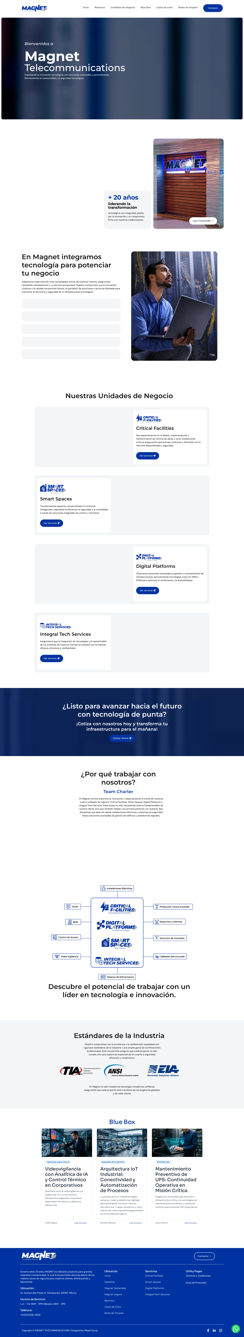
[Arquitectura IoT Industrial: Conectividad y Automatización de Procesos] (122, 1143)
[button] (236, 1329)
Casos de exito (164, 7)
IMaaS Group (91, 1330)
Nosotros (99, 7)
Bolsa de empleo (188, 7)
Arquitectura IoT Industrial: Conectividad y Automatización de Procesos (119, 1179)
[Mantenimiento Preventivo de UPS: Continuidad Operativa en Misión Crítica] (177, 1143)
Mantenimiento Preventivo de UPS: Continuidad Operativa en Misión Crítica (175, 1179)
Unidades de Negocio (122, 7)
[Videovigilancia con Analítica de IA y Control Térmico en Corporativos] (67, 1143)
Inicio (86, 7)
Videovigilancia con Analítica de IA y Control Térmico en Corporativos (66, 1177)
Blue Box (146, 7)
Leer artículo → (81, 1223)
